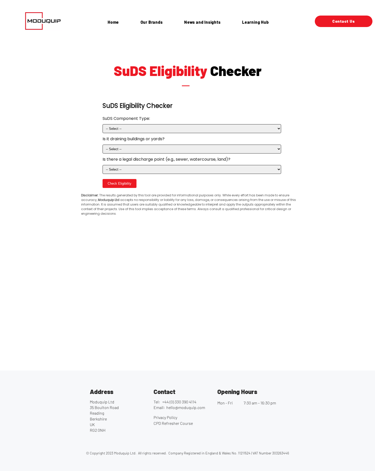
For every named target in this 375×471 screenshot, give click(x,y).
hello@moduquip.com (185, 407)
